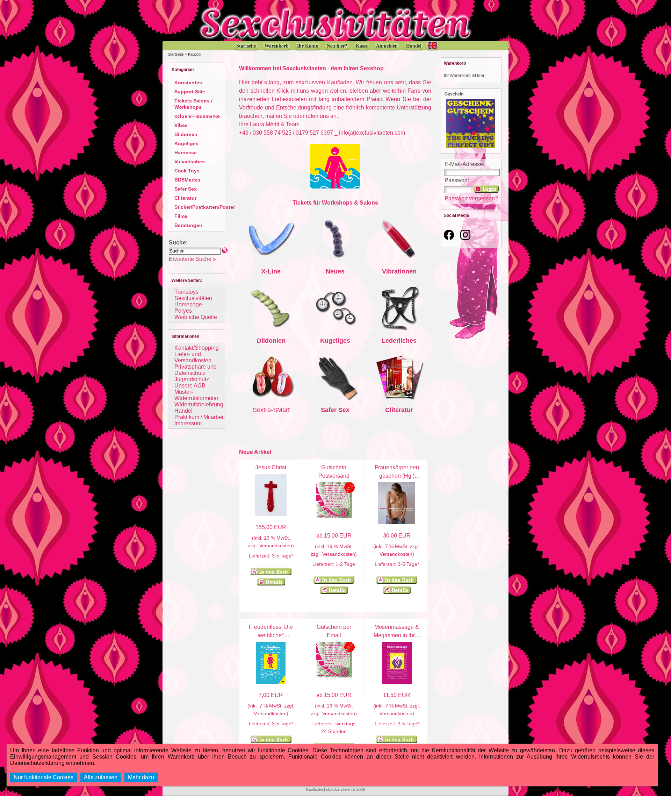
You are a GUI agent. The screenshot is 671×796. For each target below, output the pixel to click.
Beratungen (188, 225)
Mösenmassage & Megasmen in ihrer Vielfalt (397, 635)
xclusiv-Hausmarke (197, 116)
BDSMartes (187, 180)
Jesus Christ (270, 467)
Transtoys (186, 292)
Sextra (262, 409)
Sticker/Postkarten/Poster (204, 207)
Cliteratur (185, 198)
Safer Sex (185, 189)
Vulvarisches (189, 161)
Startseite (176, 54)
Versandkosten (275, 545)
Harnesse (185, 152)
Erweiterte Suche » (192, 259)
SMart (281, 409)
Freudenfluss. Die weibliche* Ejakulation (271, 635)
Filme (180, 216)
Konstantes (188, 82)
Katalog (194, 54)
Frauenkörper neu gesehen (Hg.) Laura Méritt (397, 475)
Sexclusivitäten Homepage (193, 301)
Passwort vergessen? (471, 198)
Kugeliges (186, 143)
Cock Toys (187, 170)
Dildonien (185, 134)
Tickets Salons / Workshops (193, 104)
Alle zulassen (100, 777)
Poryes (183, 311)
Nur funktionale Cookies (43, 777)
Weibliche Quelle (195, 317)
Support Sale (189, 91)
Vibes (181, 125)
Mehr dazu (141, 777)
